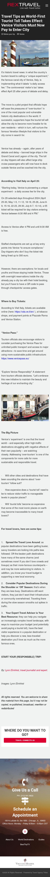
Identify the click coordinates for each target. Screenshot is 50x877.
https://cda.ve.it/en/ (24, 311)
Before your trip (9, 34)
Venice (21, 34)
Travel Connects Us (25, 740)
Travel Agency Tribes (40, 872)
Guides (41, 839)
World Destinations (26, 839)
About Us (9, 839)
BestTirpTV (25, 844)
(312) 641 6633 (27, 795)
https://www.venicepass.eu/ (15, 358)
